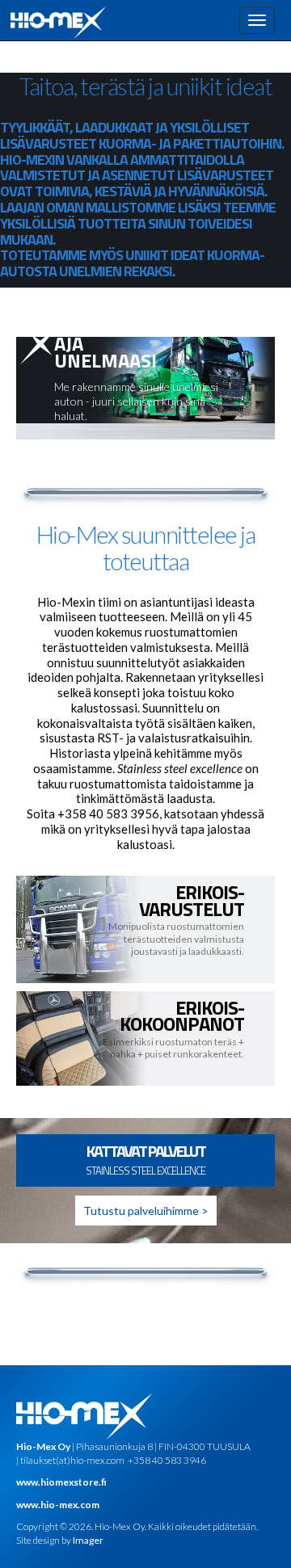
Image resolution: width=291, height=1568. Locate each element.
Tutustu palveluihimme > (146, 1210)
